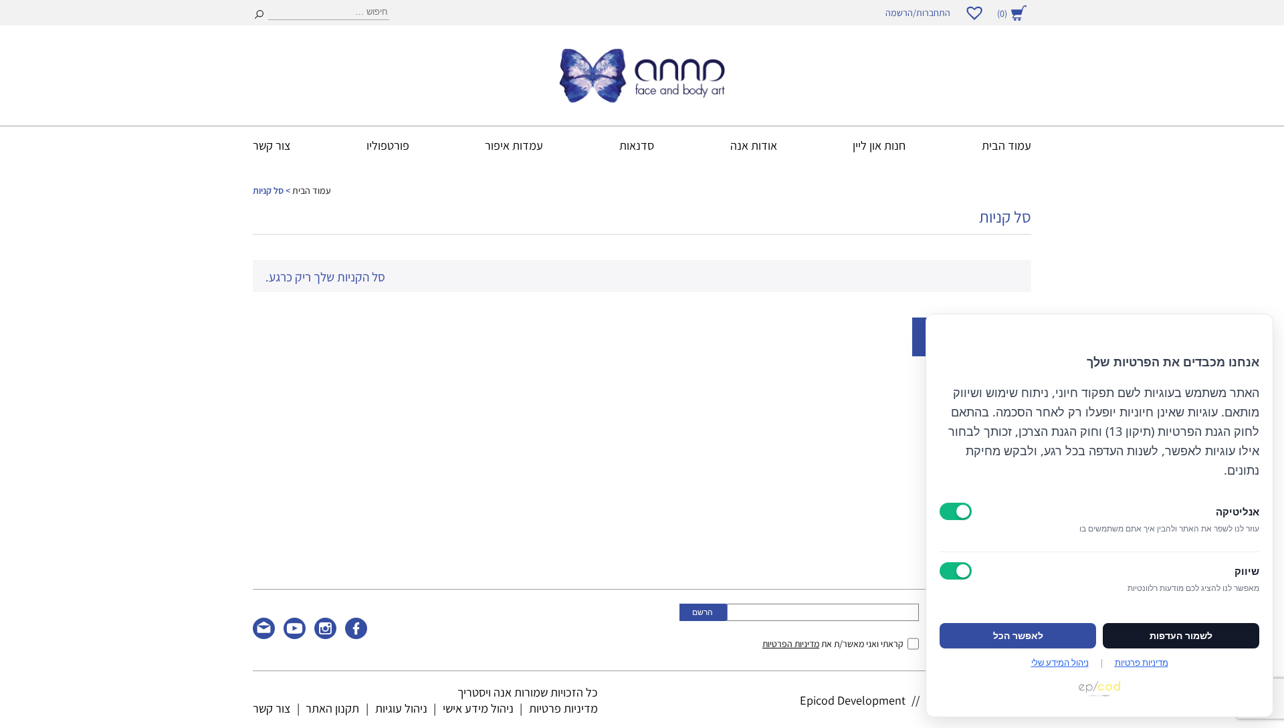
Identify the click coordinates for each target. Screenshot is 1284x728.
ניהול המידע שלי (1060, 662)
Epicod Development (852, 700)
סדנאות (636, 145)
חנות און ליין (879, 145)
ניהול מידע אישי (478, 708)
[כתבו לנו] (264, 634)
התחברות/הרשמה (917, 13)
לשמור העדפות (1181, 635)
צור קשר (271, 145)
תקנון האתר (332, 708)
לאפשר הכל (1018, 635)
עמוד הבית (1006, 145)
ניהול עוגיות (401, 708)
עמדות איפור (514, 145)
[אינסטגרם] (325, 634)
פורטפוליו (387, 145)
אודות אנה (753, 145)
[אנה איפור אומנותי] (642, 98)
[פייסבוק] (356, 634)
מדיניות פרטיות (563, 708)
